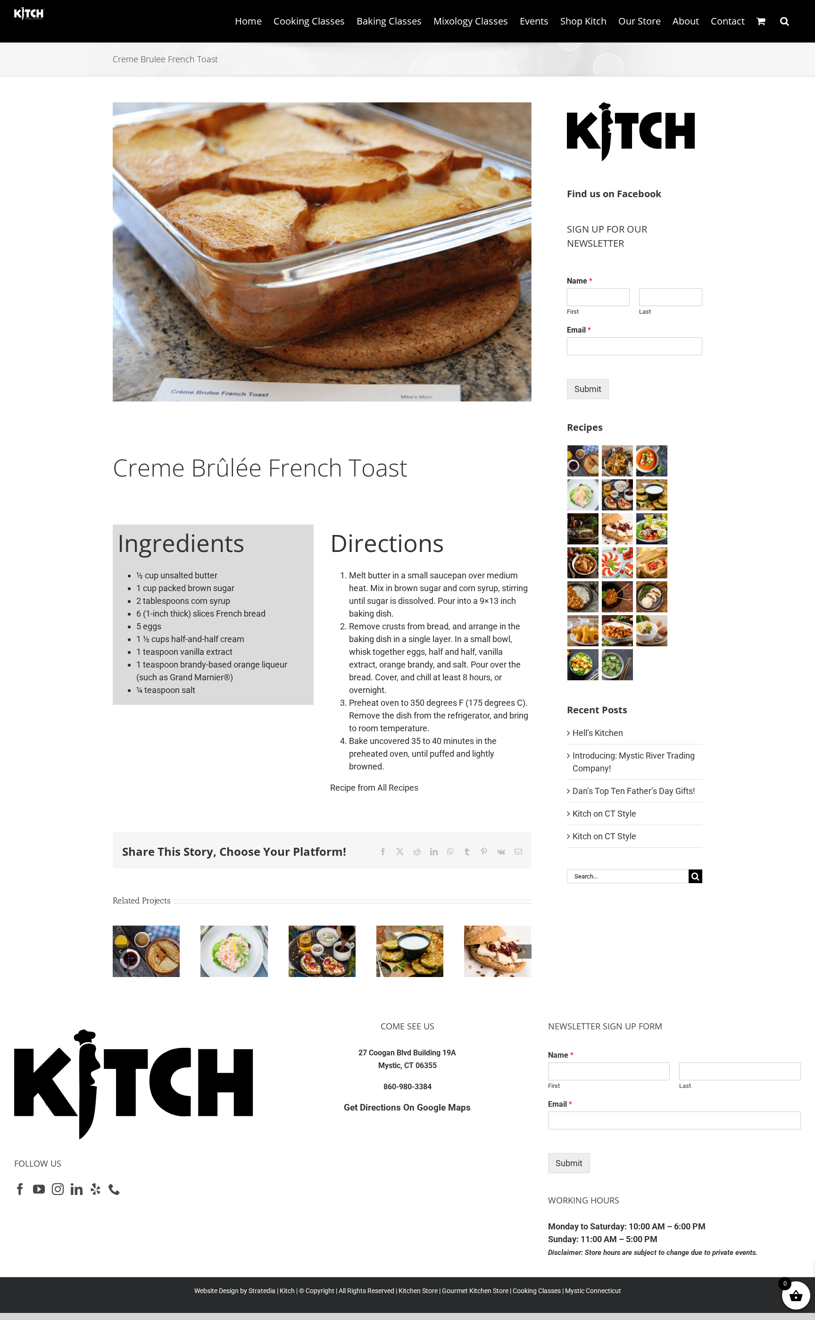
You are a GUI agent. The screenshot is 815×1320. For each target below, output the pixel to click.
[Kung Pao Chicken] (617, 631)
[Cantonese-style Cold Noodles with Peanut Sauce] (617, 597)
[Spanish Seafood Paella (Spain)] (617, 461)
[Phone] (114, 1189)
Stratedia (262, 1291)
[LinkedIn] (77, 1189)
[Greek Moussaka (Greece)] (583, 529)
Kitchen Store (417, 1291)
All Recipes (397, 788)
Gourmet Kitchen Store (475, 1291)
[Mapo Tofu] (583, 597)
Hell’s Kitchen (598, 733)
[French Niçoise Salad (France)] (652, 529)
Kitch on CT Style (604, 814)
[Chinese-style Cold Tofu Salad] (583, 665)
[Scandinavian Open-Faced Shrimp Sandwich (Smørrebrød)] (233, 931)
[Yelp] (95, 1189)
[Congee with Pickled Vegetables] (652, 631)
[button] (784, 21)
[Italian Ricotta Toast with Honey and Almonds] (322, 931)
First (573, 311)
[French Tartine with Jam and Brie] (497, 931)
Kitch (288, 1291)
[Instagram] (58, 1189)
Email (579, 330)
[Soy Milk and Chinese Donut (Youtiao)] (583, 631)
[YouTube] (39, 1189)
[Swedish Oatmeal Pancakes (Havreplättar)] (146, 931)
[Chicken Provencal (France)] (583, 563)
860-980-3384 (407, 1086)
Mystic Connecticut (593, 1291)
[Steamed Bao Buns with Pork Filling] (652, 597)
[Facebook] (20, 1189)
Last (645, 311)
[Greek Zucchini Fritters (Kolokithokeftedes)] (409, 931)
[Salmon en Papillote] (652, 563)
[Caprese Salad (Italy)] (617, 563)
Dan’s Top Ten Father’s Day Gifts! (634, 791)
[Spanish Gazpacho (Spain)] (652, 461)
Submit (587, 389)
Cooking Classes (536, 1291)
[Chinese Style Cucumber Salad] (617, 665)
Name (579, 280)
